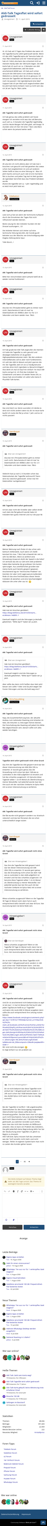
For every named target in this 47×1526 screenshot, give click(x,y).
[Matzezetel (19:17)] (5, 1357)
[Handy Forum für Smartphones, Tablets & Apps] (9, 3)
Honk (8, 1310)
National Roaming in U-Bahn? (18, 1337)
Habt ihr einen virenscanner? (18, 1263)
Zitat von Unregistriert (17, 454)
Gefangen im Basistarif (15, 1402)
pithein (8, 1266)
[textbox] (23, 1205)
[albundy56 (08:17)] (14, 1357)
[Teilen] (43, 30)
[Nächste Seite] (29, 1161)
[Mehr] (43, 46)
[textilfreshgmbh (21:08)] (27, 1357)
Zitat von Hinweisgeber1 (17, 861)
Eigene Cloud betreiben (15, 1278)
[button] (6, 1219)
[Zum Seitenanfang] (43, 1523)
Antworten (34, 1227)
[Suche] (31, 3)
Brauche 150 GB (12, 1396)
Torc (7, 1260)
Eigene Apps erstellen (15, 1257)
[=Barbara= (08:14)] (18, 1357)
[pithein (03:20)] (23, 1357)
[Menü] (43, 3)
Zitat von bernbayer (16, 941)
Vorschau (12, 1227)
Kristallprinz (39, 1432)
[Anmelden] (37, 3)
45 (25, 1161)
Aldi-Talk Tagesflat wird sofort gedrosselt (22, 1381)
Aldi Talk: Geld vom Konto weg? (18, 1375)
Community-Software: (23, 1522)
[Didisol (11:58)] (10, 1357)
